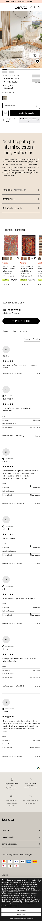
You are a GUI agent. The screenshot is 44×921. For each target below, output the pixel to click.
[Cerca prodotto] (31, 7)
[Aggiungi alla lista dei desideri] (5, 113)
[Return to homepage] (21, 7)
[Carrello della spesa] (38, 7)
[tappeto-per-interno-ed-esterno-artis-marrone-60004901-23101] (7, 258)
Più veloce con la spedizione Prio (28, 120)
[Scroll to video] (37, 61)
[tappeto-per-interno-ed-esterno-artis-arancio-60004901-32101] (4, 258)
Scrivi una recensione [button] (21, 321)
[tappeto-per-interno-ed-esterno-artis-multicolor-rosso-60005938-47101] (29, 258)
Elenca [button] (5, 331)
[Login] (35, 7)
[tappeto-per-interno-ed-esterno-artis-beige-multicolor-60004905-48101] (11, 258)
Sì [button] (23, 373)
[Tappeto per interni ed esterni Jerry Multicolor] (5, 98)
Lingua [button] (13, 331)
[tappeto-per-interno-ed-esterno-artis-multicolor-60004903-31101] (25, 258)
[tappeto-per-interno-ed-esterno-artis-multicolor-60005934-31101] (39, 258)
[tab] (32, 339)
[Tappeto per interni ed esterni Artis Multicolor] (28, 245)
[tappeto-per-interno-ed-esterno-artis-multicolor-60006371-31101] (22, 258)
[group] (21, 310)
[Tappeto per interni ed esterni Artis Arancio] (10, 245)
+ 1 (32, 258)
